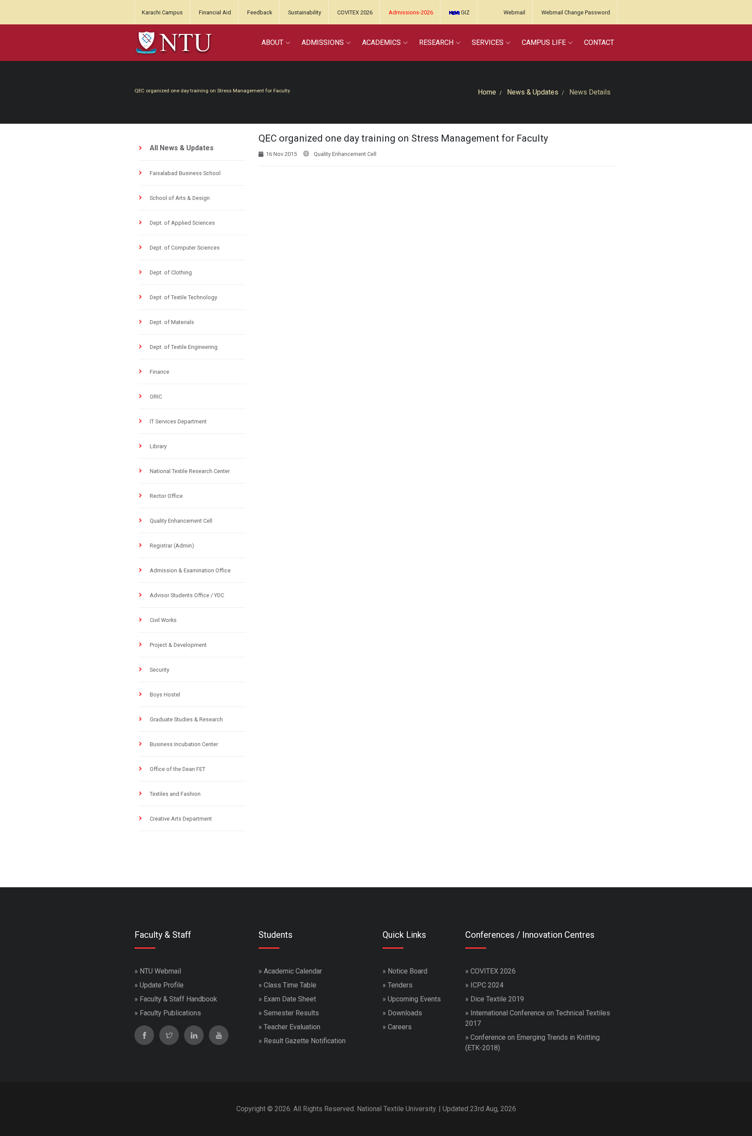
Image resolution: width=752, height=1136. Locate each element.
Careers (400, 1027)
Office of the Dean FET (177, 769)
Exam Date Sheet (290, 999)
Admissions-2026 (411, 12)
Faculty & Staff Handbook (178, 999)
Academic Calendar (293, 971)
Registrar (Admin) (172, 545)
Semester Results (291, 1013)
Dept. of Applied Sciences (182, 223)
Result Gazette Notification (305, 1041)
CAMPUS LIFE (544, 42)
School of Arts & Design (180, 198)
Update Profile (162, 985)
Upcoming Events (414, 999)
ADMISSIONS (323, 42)
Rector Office (166, 496)
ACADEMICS (381, 42)
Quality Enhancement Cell (181, 520)
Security (159, 669)
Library (158, 446)
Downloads (405, 1013)
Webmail (514, 12)
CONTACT (599, 42)
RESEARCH (436, 42)
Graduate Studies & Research (186, 719)
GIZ (465, 12)
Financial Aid (215, 12)
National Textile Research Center (190, 471)
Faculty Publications (170, 1013)
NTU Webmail (160, 971)
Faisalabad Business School (185, 173)
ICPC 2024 (487, 985)
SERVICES (488, 42)
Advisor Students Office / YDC (187, 595)
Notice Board (407, 971)
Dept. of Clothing (171, 272)
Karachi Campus (162, 12)
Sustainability (304, 12)
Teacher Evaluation (292, 1027)
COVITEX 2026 (355, 12)
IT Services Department (178, 421)
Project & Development (178, 645)
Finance (159, 372)
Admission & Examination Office (190, 570)
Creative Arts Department (181, 818)
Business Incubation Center (184, 744)
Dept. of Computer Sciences (185, 247)
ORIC (156, 396)
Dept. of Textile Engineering (184, 347)
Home (487, 92)
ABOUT (272, 42)
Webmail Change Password (575, 12)
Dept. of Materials (172, 322)
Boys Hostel (165, 694)
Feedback (259, 12)
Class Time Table (290, 985)
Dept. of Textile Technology (183, 297)
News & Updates (532, 92)
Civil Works (163, 620)
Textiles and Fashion (175, 794)
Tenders (400, 985)
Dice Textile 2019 (497, 999)
